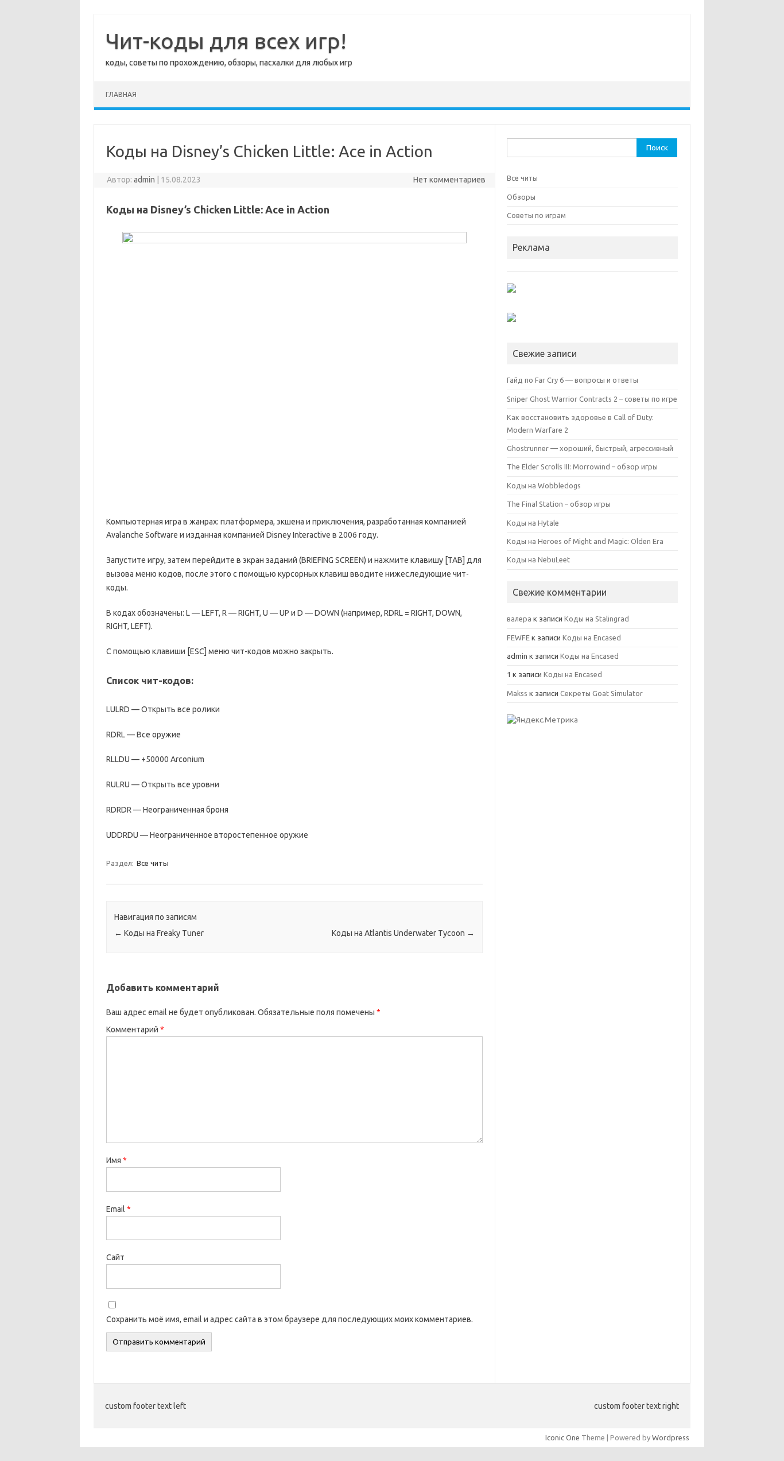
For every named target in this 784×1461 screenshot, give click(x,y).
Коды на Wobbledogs (544, 485)
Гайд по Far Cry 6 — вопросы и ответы (572, 380)
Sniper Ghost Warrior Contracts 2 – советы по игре (592, 399)
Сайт (115, 1257)
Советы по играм (536, 215)
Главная (121, 94)
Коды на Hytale (533, 523)
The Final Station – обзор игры (559, 504)
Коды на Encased (591, 638)
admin (144, 179)
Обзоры (521, 197)
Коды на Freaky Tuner (159, 933)
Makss (517, 693)
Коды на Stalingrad (596, 619)
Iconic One (562, 1437)
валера (519, 619)
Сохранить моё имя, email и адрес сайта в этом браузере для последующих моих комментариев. (289, 1319)
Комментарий (135, 1029)
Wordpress (670, 1437)
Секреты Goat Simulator (601, 693)
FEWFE (518, 638)
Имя (116, 1160)
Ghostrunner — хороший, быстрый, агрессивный (590, 448)
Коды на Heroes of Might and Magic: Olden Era (585, 541)
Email (118, 1209)
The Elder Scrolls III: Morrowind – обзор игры (582, 467)
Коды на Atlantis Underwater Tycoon (403, 933)
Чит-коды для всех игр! (226, 41)
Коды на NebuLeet (538, 559)
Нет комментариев (449, 179)
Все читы (153, 863)
